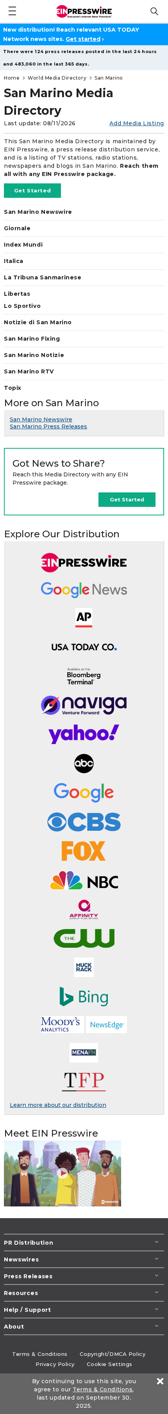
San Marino (109, 78)
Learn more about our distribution (58, 1104)
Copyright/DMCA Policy (112, 1354)
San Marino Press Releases (48, 426)
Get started (83, 39)
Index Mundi (23, 244)
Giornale (17, 228)
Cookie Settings (109, 1364)
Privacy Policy (55, 1364)
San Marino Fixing (32, 338)
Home (12, 78)
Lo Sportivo (22, 305)
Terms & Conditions (40, 1354)
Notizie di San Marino (38, 322)
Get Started (32, 190)
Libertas (17, 293)
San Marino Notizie (34, 355)
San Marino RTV (29, 371)
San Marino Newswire (38, 211)
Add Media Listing (136, 123)
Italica (13, 261)
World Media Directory (57, 78)
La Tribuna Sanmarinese (42, 277)
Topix (12, 387)
